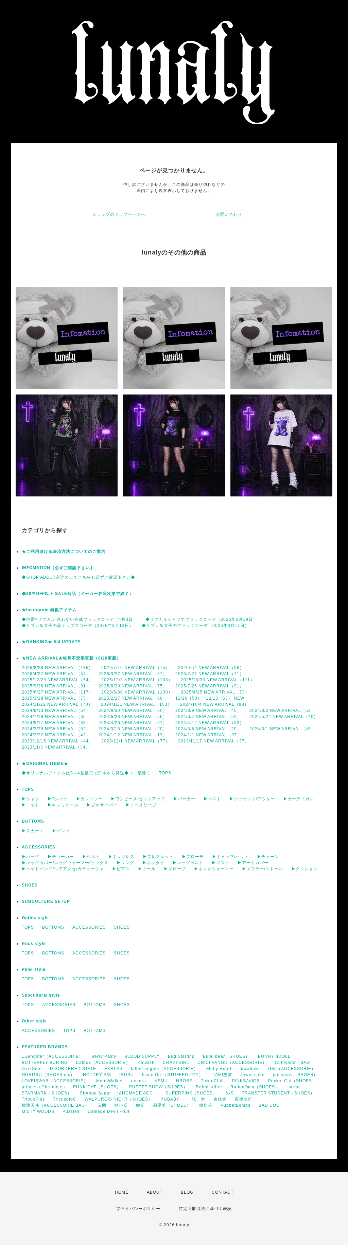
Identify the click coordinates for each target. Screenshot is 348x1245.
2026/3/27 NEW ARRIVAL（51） (133, 673)
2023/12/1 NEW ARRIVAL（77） (135, 741)
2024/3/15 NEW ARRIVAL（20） (133, 728)
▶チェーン (268, 856)
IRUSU (126, 1074)
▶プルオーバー (102, 805)
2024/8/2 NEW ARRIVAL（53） (282, 710)
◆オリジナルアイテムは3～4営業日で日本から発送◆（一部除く (86, 773)
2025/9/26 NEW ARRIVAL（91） (56, 686)
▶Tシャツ (58, 798)
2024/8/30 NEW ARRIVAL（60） (133, 710)
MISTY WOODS (38, 1111)
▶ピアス (121, 868)
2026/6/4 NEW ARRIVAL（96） (211, 667)
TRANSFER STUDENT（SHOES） (278, 1093)
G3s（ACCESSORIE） (292, 1068)
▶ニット (30, 805)
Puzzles (71, 1111)
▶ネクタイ (153, 862)
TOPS (165, 773)
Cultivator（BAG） (294, 1062)
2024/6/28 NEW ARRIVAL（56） (133, 716)
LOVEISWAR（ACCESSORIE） (55, 1081)
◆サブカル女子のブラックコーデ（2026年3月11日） (195, 625)
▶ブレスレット (158, 856)
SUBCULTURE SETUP (46, 901)
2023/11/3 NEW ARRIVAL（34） (56, 747)
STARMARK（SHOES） (47, 1093)
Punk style (34, 969)
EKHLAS (113, 1068)
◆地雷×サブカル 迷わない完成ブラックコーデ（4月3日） (79, 619)
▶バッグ (30, 856)
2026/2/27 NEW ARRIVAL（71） (209, 673)
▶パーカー (184, 798)
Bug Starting (181, 1056)
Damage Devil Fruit (108, 1111)
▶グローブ (175, 868)
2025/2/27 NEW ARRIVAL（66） (133, 698)
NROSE (184, 1081)
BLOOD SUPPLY (142, 1056)
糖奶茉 (205, 1105)
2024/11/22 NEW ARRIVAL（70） (57, 704)
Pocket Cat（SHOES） (292, 1081)
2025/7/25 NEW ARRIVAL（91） (209, 686)
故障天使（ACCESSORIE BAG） (55, 1105)
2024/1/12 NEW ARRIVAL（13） (133, 735)
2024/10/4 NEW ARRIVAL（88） (214, 704)
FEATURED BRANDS (45, 1047)
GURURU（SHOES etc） (48, 1074)
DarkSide (32, 1068)
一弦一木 (196, 1099)
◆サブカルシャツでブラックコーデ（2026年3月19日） (201, 619)
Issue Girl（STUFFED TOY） (172, 1074)
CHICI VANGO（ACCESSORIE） (232, 1062)
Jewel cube (252, 1074)
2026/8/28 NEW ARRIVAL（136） (57, 667)
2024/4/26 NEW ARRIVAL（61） (133, 722)
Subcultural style (41, 995)
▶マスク (220, 862)
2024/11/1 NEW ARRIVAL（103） (136, 704)
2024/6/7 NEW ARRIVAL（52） (208, 716)
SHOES (30, 885)
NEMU (161, 1081)
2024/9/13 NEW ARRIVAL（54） (56, 710)
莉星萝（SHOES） (172, 1105)
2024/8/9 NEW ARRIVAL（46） (208, 710)
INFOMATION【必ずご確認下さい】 (58, 567)
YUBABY (170, 1099)
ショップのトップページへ (118, 214)
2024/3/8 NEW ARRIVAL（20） (208, 728)
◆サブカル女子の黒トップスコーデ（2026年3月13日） (78, 625)
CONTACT (222, 1192)
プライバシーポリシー (138, 1208)
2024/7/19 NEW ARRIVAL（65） (56, 716)
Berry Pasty (103, 1056)
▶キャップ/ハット (230, 856)
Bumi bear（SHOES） (226, 1056)
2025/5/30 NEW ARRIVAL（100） (137, 692)
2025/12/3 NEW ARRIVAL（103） (137, 680)
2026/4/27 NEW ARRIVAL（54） (56, 673)
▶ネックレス (121, 856)
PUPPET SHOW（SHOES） (158, 1087)
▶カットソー (89, 798)
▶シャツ (30, 798)
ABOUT (154, 1192)
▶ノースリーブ (141, 805)
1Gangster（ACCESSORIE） (52, 1056)
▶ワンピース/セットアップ (138, 798)
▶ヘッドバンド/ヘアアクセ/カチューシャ (63, 868)
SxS (229, 1093)
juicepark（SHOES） (295, 1074)
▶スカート (33, 830)
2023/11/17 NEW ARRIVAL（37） (213, 741)
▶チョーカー (61, 856)
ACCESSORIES (38, 847)
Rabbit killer (209, 1087)
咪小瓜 (121, 1105)
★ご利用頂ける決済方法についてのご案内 (64, 551)
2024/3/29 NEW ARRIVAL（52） (56, 728)
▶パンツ (61, 830)
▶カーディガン (298, 798)
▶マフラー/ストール (262, 868)
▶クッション (304, 868)
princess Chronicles (43, 1087)
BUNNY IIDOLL (274, 1056)
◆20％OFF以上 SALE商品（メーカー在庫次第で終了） (78, 593)
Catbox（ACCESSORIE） (103, 1062)
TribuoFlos (33, 1099)
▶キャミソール (63, 805)
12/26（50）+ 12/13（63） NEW (209, 698)
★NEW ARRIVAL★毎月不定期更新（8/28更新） (71, 658)
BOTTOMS (33, 821)
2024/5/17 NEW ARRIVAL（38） (56, 722)
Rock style (34, 943)
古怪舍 (220, 1099)
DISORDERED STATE (73, 1068)
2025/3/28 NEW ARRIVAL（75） (56, 698)
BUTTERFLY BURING (45, 1062)
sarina (294, 1087)
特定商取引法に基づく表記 (205, 1208)
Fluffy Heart (218, 1068)
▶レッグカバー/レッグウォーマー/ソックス (65, 862)
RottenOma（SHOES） (254, 1087)
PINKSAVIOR (246, 1081)
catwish (146, 1062)
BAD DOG (269, 1105)
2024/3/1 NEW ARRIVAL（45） (282, 728)
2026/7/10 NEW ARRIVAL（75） (135, 667)
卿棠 (140, 1105)
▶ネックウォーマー (214, 868)
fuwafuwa (250, 1068)
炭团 (102, 1105)
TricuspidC (64, 1099)
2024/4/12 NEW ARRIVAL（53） (209, 722)
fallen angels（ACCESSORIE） (164, 1068)
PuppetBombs (235, 1105)
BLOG (187, 1192)
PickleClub (212, 1081)
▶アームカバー (253, 862)
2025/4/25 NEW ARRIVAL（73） (215, 692)
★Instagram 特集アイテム (49, 610)
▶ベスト (212, 798)
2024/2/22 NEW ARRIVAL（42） (56, 735)
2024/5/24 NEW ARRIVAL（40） (283, 716)
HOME (121, 1192)
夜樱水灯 (244, 1099)
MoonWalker (109, 1081)
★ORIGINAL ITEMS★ (45, 763)
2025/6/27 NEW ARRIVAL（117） (57, 692)
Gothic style (35, 917)
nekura (138, 1081)
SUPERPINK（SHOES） (191, 1093)
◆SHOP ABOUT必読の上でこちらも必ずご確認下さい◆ (78, 577)
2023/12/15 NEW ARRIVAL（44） (57, 741)
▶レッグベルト (188, 862)
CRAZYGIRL (176, 1062)
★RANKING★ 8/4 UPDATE (51, 641)
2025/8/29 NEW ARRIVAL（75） (133, 686)
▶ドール (147, 868)
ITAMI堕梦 (221, 1074)
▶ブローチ (193, 856)
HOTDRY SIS (97, 1074)
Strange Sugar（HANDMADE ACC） (118, 1093)
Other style (34, 1021)
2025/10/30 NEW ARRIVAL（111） (218, 680)
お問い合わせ (229, 214)
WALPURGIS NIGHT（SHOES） (119, 1099)
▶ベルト (91, 856)
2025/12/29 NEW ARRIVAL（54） (57, 680)
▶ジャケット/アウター (252, 798)
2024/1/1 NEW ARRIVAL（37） (208, 735)
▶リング (125, 862)
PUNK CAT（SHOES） (97, 1087)
